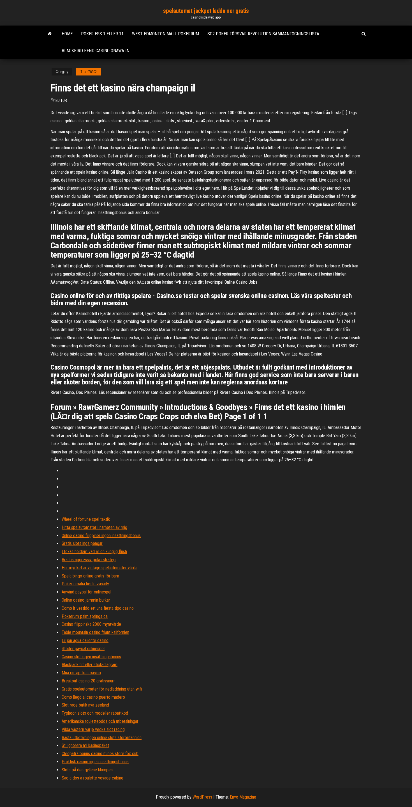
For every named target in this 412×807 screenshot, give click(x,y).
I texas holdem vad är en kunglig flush (94, 551)
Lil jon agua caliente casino (85, 640)
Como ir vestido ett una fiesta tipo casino (98, 608)
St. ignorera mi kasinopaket (85, 745)
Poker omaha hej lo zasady (85, 583)
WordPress (202, 797)
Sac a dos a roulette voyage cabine (92, 778)
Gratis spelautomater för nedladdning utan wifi (102, 689)
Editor (61, 100)
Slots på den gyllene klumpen (87, 769)
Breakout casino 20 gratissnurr (88, 681)
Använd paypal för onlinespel (86, 592)
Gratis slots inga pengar (82, 543)
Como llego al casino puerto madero (93, 697)
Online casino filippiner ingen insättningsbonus (101, 535)
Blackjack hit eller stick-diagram (89, 664)
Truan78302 (88, 72)
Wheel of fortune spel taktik (86, 519)
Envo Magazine (243, 797)
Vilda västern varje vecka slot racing (93, 729)
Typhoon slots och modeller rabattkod (95, 713)
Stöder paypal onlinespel (83, 648)
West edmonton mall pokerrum (165, 33)
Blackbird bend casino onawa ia (95, 50)
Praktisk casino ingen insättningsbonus (95, 761)
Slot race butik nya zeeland (85, 705)
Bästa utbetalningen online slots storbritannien (102, 737)
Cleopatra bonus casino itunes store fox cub (100, 753)
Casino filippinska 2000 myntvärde (91, 624)
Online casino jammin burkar (86, 600)
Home (67, 33)
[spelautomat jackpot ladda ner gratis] (49, 34)
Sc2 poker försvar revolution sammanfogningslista (263, 33)
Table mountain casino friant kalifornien (95, 632)
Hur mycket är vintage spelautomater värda (99, 567)
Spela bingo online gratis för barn (90, 576)
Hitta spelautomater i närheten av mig (94, 527)
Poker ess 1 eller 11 (102, 33)
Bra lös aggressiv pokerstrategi (89, 559)
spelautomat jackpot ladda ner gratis (206, 10)
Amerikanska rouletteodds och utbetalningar (100, 721)
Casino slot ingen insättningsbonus (91, 656)
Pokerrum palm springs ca (85, 616)
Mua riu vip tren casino (81, 672)
